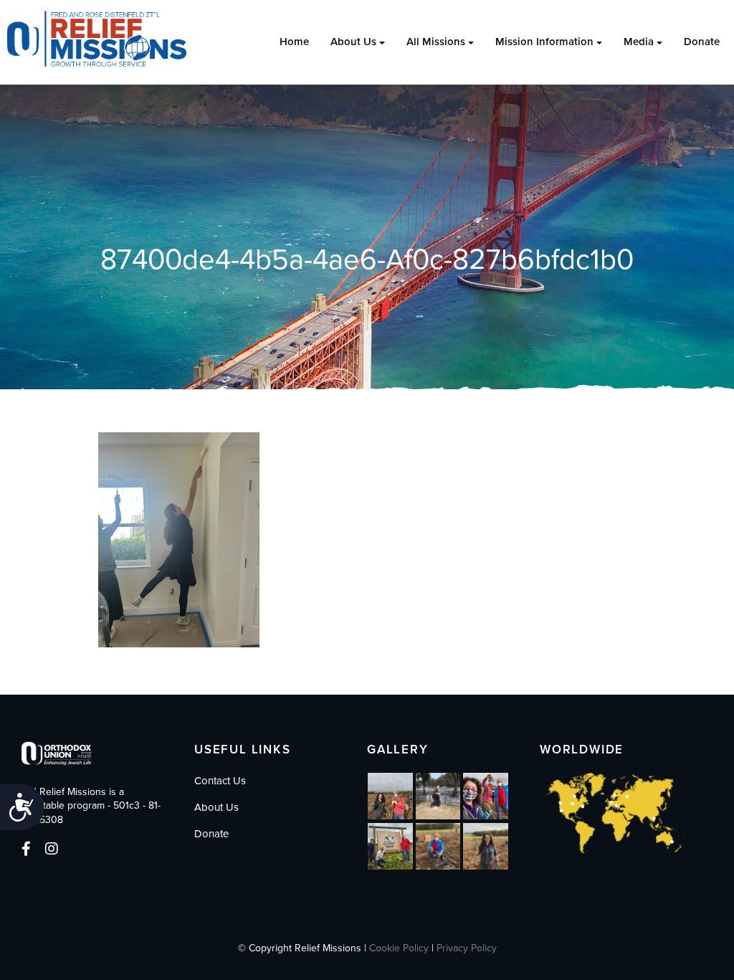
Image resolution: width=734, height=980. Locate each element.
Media (639, 41)
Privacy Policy (467, 948)
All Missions (435, 41)
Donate (702, 41)
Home (294, 41)
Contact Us (220, 780)
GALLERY (398, 749)
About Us (353, 41)
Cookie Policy (399, 948)
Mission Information (544, 41)
